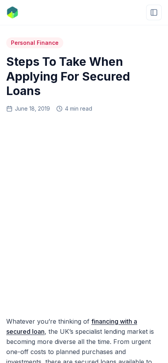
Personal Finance (35, 42)
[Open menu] (154, 12)
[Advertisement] (84, 212)
